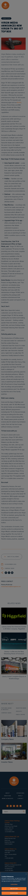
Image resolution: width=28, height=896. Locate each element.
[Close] (26, 874)
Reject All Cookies (14, 888)
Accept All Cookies (14, 893)
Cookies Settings (14, 884)
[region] (14, 884)
